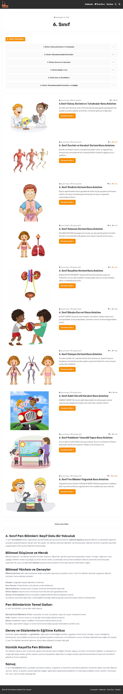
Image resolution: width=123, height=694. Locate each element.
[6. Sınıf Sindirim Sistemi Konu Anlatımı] (31, 202)
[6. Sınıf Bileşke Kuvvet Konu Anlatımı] (31, 327)
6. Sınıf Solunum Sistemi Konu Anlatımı (81, 228)
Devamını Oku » (67, 116)
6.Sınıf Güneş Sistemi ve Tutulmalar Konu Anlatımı (87, 103)
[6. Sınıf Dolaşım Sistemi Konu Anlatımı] (31, 369)
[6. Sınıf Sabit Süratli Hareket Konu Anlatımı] (31, 410)
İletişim (110, 4)
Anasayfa (59, 17)
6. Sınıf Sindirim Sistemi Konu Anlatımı (80, 187)
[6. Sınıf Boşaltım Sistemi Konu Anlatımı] (31, 285)
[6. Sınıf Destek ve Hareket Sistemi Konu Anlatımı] (31, 160)
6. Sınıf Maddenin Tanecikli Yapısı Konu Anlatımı (86, 437)
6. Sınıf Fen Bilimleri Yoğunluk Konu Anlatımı (83, 479)
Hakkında (89, 4)
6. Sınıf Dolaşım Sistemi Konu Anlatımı (80, 354)
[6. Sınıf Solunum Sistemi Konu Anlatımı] (31, 243)
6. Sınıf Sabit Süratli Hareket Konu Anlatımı (83, 395)
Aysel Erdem (65, 100)
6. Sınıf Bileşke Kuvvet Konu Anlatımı (80, 312)
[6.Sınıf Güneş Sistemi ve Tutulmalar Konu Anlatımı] (31, 118)
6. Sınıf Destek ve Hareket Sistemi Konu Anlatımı (87, 145)
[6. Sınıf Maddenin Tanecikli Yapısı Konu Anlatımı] (31, 452)
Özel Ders (100, 4)
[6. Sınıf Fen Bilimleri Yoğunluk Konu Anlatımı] (31, 494)
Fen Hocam (27, 690)
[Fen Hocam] (5, 4)
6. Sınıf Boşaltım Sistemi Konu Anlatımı (81, 270)
